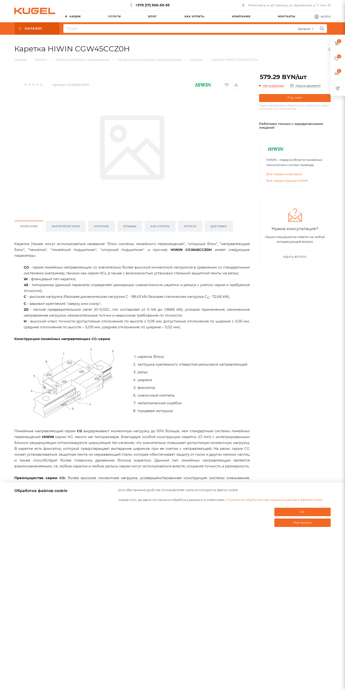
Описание (29, 226)
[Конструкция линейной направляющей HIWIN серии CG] (73, 383)
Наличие (101, 226)
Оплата (190, 226)
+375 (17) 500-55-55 (152, 5)
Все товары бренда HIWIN (287, 180)
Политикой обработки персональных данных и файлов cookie (275, 499)
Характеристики (66, 226)
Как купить (160, 226)
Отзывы (130, 226)
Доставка (219, 226)
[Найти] (322, 28)
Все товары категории (284, 174)
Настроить (302, 522)
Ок (302, 512)
